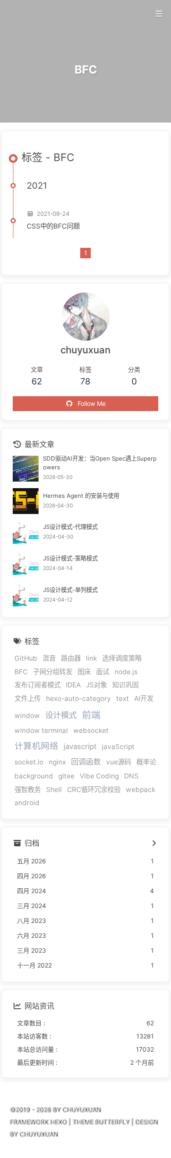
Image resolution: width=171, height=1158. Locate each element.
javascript (80, 746)
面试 (102, 672)
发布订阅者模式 (37, 685)
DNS (131, 776)
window (27, 715)
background (33, 776)
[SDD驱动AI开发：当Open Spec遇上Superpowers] (26, 469)
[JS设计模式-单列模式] (26, 595)
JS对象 (96, 685)
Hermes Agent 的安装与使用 (81, 495)
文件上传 (27, 698)
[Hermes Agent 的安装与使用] (26, 501)
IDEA (73, 685)
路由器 (71, 658)
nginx (57, 762)
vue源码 (118, 762)
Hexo (57, 1122)
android (26, 803)
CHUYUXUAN (37, 1134)
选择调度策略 (122, 658)
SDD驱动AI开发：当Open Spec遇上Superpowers (100, 463)
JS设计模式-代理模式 (70, 526)
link (91, 658)
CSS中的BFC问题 (53, 226)
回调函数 (86, 761)
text (122, 698)
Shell (54, 789)
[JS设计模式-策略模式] (26, 564)
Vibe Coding (99, 776)
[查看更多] (153, 843)
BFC (21, 672)
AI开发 (143, 698)
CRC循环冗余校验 (94, 789)
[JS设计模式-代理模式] (26, 533)
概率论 (146, 762)
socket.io (28, 762)
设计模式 (61, 715)
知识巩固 (125, 685)
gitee (66, 776)
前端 (91, 714)
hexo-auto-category (78, 698)
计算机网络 (36, 746)
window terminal (41, 730)
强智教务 (27, 789)
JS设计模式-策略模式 (70, 558)
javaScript (118, 747)
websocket (91, 730)
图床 (84, 672)
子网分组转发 (52, 672)
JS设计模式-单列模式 (70, 589)
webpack (140, 789)
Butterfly (111, 1122)
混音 (49, 658)
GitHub (25, 658)
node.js (126, 672)
